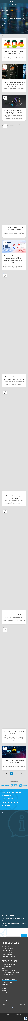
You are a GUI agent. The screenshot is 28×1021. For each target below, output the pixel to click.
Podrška (4, 988)
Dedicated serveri (7, 954)
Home (3, 10)
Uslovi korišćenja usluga (11, 1018)
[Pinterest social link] (14, 1)
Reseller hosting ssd (8, 948)
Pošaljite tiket (6, 984)
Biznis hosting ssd (7, 950)
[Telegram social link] (17, 1)
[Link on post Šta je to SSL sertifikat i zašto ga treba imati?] (14, 752)
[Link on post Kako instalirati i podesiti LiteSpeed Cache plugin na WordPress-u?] (14, 440)
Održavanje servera (8, 970)
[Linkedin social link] (16, 1)
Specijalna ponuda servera (10, 956)
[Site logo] (14, 4)
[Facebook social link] (10, 1)
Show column (7, 35)
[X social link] (12, 1)
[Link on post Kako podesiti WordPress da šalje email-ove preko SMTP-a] (14, 323)
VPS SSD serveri (7, 952)
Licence (4, 968)
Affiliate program (7, 974)
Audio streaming (7, 966)
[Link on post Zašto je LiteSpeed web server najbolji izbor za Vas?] (14, 559)
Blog (7, 10)
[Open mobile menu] (2, 4)
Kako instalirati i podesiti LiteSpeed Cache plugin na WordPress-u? (14, 496)
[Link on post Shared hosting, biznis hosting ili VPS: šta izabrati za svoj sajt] (14, 71)
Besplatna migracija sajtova (11, 972)
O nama (4, 990)
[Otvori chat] (25, 1018)
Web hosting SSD (7, 946)
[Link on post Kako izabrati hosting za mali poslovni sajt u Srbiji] (14, 174)
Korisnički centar (7, 982)
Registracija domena (8, 964)
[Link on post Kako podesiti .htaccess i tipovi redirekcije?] (14, 678)
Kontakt (4, 992)
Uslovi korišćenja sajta (21, 1018)
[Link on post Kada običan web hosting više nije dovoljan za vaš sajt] (14, 101)
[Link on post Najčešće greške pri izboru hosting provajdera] (14, 43)
